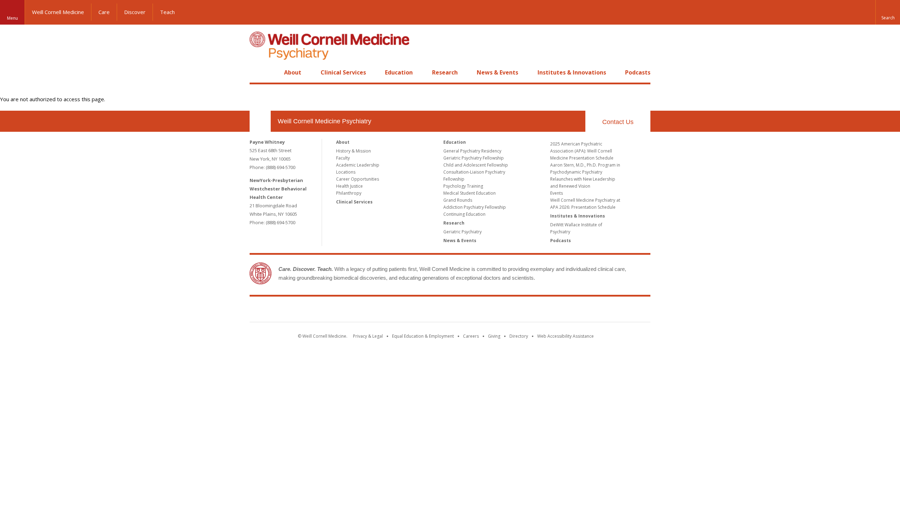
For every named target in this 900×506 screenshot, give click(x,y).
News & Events (497, 72)
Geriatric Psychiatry (462, 232)
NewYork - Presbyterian (509, 310)
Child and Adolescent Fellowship (475, 165)
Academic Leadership (357, 165)
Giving (494, 336)
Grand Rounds (457, 200)
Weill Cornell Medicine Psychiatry (324, 121)
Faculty (343, 158)
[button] (887, 12)
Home (257, 72)
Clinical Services (343, 72)
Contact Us (618, 121)
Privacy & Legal (368, 336)
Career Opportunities (357, 179)
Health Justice (349, 186)
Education (399, 72)
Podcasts (637, 72)
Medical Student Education (469, 193)
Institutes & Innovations (572, 72)
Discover (135, 11)
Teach (167, 11)
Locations (345, 172)
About (292, 72)
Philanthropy (348, 193)
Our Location (260, 121)
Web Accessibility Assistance (565, 336)
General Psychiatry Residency (472, 151)
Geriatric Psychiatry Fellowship (473, 158)
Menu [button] (12, 18)
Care (104, 11)
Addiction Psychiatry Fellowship (474, 207)
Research (445, 72)
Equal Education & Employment (423, 336)
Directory (518, 336)
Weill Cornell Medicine (58, 11)
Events (556, 193)
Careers (471, 336)
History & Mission (353, 151)
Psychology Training (463, 186)
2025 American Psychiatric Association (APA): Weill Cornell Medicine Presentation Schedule (581, 151)
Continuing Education (464, 214)
